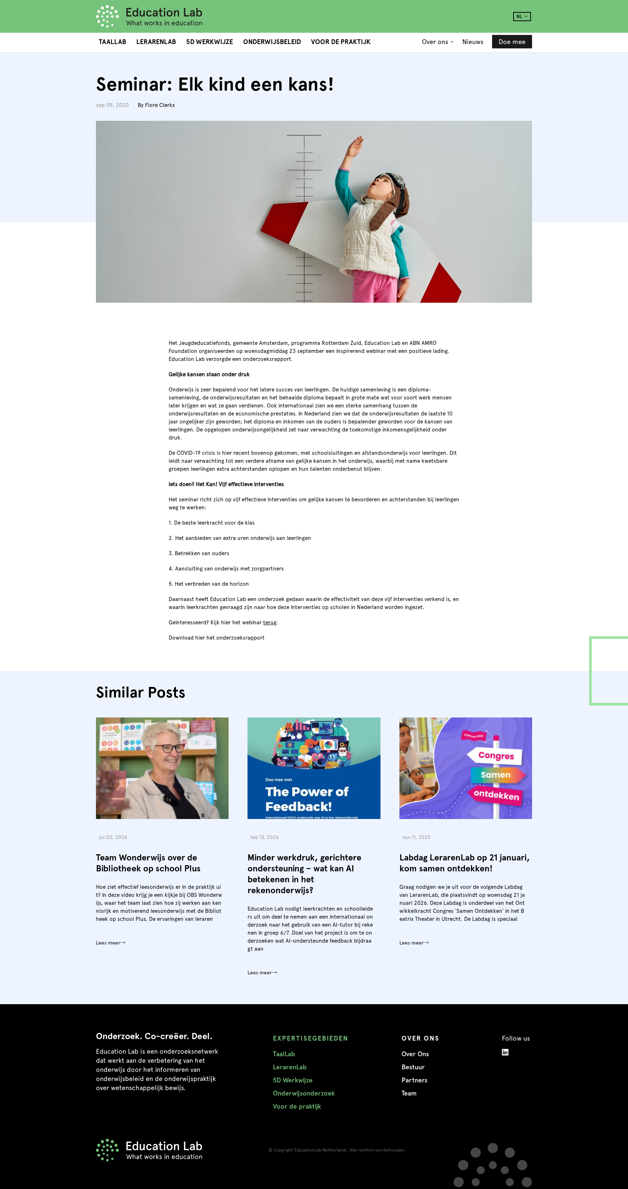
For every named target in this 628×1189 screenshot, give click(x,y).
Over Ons (415, 1054)
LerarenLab (156, 42)
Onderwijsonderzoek (304, 1093)
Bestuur (413, 1067)
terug (270, 622)
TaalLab (112, 42)
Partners (414, 1080)
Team (409, 1093)
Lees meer (108, 942)
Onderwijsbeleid (272, 42)
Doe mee (512, 42)
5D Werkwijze (209, 42)
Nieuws (472, 41)
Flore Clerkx (160, 105)
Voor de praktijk (341, 42)
